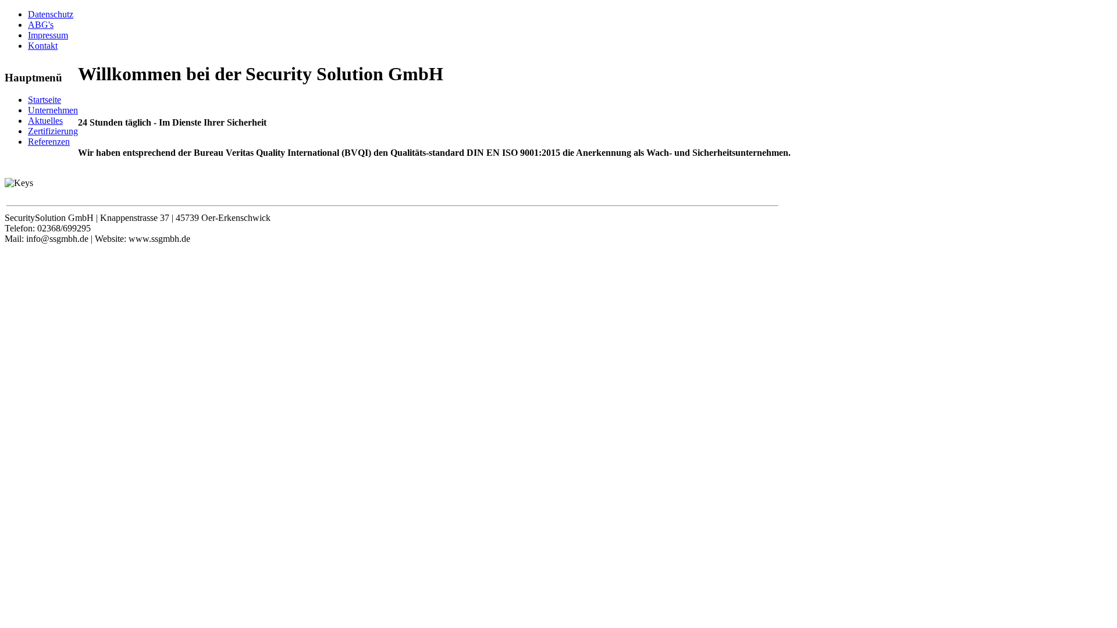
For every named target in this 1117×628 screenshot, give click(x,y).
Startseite (44, 100)
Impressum (48, 35)
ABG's (41, 25)
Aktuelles (45, 121)
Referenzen (49, 142)
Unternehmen (53, 110)
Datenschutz (50, 14)
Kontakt (43, 46)
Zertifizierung (53, 131)
